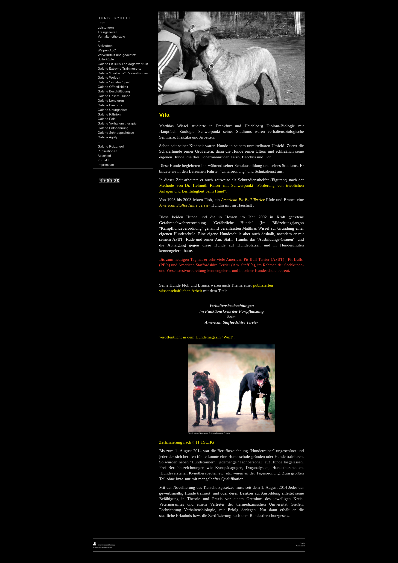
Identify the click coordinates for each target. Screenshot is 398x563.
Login (303, 543)
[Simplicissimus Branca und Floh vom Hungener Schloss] (231, 388)
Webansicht (300, 546)
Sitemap (112, 545)
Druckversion (102, 545)
